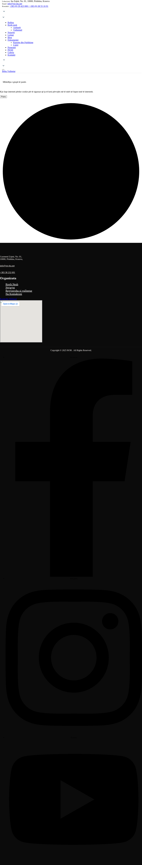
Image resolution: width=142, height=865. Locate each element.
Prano (3, 97)
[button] (71, 14)
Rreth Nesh (12, 284)
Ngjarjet (10, 287)
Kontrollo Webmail (8, 299)
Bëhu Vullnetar (8, 71)
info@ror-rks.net (14, 3)
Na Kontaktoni (14, 293)
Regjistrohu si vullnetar (19, 290)
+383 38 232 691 (7, 272)
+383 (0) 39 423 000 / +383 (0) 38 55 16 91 (29, 6)
